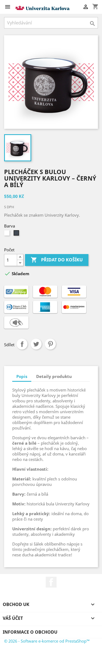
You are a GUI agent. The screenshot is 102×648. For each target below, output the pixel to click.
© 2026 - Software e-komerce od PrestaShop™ (47, 641)
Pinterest (50, 344)
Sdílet (22, 344)
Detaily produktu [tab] (54, 376)
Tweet (36, 344)
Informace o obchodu (30, 632)
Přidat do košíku (57, 259)
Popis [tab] (21, 376)
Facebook (51, 582)
